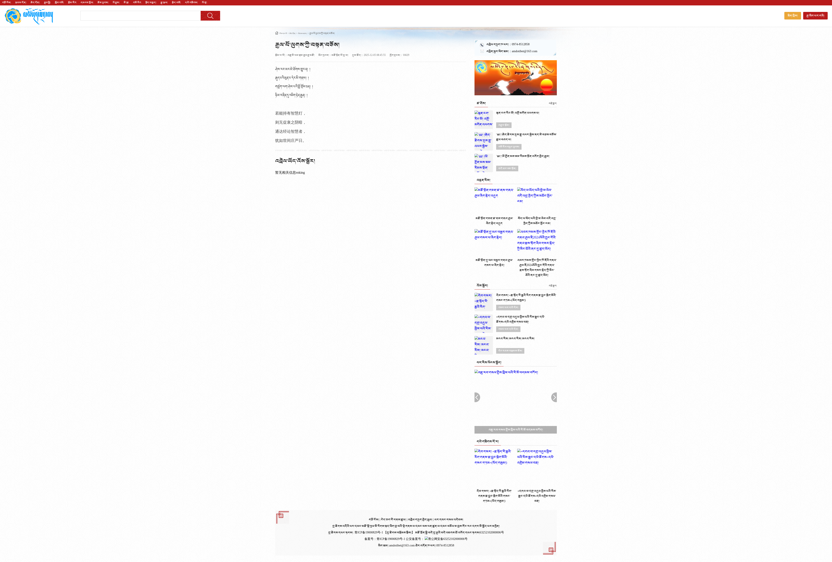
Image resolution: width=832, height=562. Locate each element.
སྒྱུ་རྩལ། (164, 2)
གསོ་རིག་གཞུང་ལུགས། (508, 147)
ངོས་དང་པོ (283, 33)
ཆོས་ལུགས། (103, 2)
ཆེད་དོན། (35, 2)
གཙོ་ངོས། (6, 2)
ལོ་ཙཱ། (204, 2)
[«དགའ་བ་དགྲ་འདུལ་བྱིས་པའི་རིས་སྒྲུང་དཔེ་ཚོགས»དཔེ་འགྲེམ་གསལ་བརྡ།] (483, 323)
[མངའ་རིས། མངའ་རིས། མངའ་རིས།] (483, 345)
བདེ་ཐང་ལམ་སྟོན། (507, 168)
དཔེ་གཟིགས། (191, 2)
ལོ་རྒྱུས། (116, 2)
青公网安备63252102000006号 (448, 539)
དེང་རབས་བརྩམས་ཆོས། (510, 351)
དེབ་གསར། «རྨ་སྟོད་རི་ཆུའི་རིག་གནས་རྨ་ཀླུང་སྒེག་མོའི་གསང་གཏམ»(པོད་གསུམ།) (526, 298)
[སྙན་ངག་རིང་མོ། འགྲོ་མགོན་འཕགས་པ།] (483, 119)
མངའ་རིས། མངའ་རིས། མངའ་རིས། (515, 338)
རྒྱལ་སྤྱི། (47, 2)
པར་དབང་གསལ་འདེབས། (448, 519)
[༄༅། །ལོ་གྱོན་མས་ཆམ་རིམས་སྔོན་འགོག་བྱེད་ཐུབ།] (483, 163)
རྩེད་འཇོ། (176, 2)
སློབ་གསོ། (59, 2)
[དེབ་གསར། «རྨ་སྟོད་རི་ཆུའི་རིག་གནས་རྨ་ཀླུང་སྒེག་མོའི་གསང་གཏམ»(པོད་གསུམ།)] (483, 302)
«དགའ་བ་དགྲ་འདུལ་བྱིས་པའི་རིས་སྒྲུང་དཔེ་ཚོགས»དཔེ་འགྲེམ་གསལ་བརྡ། (520, 319)
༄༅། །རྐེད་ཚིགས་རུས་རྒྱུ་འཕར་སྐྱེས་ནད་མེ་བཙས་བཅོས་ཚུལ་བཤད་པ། (526, 137)
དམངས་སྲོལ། (87, 2)
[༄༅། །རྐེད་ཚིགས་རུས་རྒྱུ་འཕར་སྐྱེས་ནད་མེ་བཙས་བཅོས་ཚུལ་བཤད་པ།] (483, 141)
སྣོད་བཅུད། (150, 2)
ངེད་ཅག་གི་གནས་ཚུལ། (394, 519)
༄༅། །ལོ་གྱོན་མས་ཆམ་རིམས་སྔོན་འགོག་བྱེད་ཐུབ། (522, 156)
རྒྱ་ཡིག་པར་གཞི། (815, 15)
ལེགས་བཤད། (302, 33)
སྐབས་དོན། (20, 2)
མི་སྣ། (126, 2)
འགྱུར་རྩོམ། (503, 125)
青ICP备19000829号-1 (391, 539)
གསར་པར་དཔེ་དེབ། (508, 307)
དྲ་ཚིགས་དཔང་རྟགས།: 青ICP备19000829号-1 (355, 532)
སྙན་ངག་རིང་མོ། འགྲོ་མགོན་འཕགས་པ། (517, 112)
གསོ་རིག (137, 2)
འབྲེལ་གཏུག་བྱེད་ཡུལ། (420, 519)
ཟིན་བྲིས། (793, 15)
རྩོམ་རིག (72, 2)
